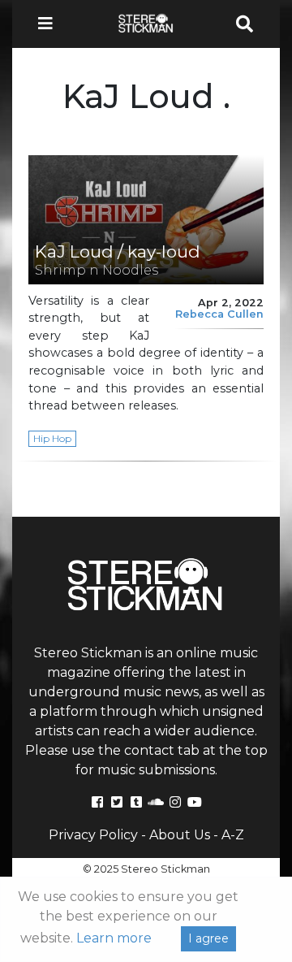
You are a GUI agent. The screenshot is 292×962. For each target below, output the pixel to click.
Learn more (114, 938)
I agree (208, 938)
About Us (179, 835)
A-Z (232, 835)
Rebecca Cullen (219, 314)
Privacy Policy (93, 835)
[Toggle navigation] (50, 24)
